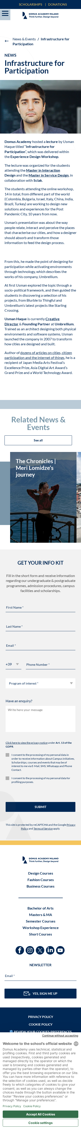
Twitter (41, 948)
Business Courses (40, 886)
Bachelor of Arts (40, 908)
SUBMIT (40, 807)
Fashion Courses (40, 879)
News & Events (24, 39)
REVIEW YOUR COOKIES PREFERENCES (43, 1032)
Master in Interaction (43, 170)
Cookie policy (40, 1024)
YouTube (61, 948)
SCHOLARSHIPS (30, 4)
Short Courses (40, 934)
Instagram (30, 948)
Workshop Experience (40, 927)
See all (38, 440)
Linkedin (51, 948)
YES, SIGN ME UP (45, 993)
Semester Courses (40, 921)
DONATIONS (57, 4)
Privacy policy (40, 1017)
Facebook (20, 948)
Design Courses (40, 873)
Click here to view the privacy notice (26, 742)
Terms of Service (43, 828)
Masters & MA (40, 914)
